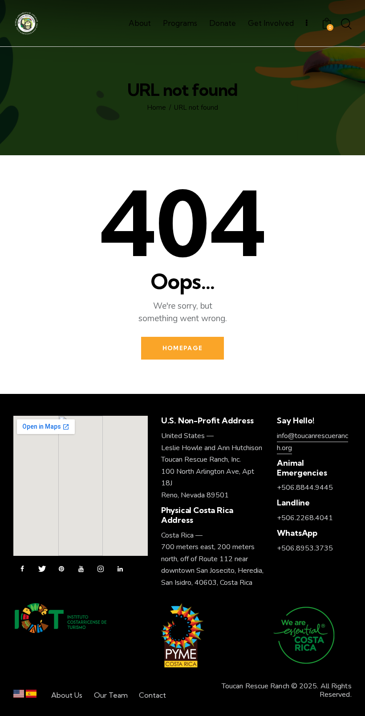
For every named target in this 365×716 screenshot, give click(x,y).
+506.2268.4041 (305, 518)
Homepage (182, 348)
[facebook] (22, 569)
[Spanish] (31, 696)
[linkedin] (120, 569)
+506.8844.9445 (305, 488)
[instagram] (101, 569)
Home (156, 107)
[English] (18, 696)
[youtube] (81, 569)
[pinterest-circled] (61, 569)
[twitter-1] (42, 569)
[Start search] (346, 24)
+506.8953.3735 (305, 548)
